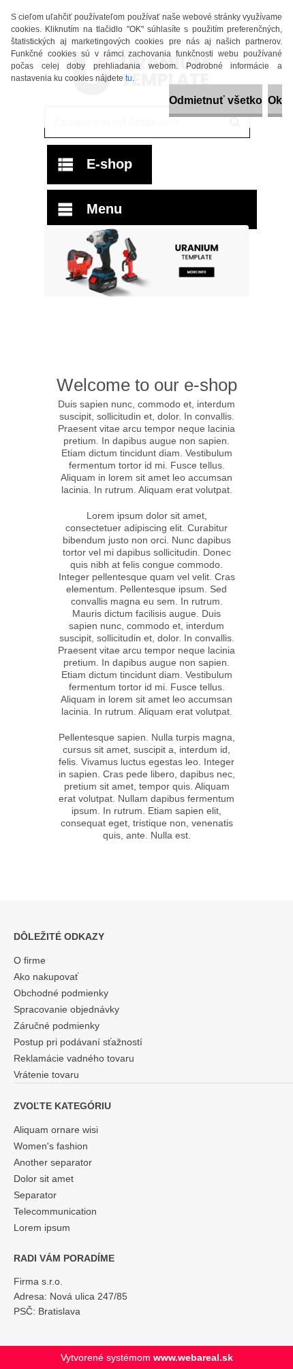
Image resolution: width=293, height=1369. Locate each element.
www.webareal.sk (193, 1357)
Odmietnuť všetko (215, 100)
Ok (275, 100)
